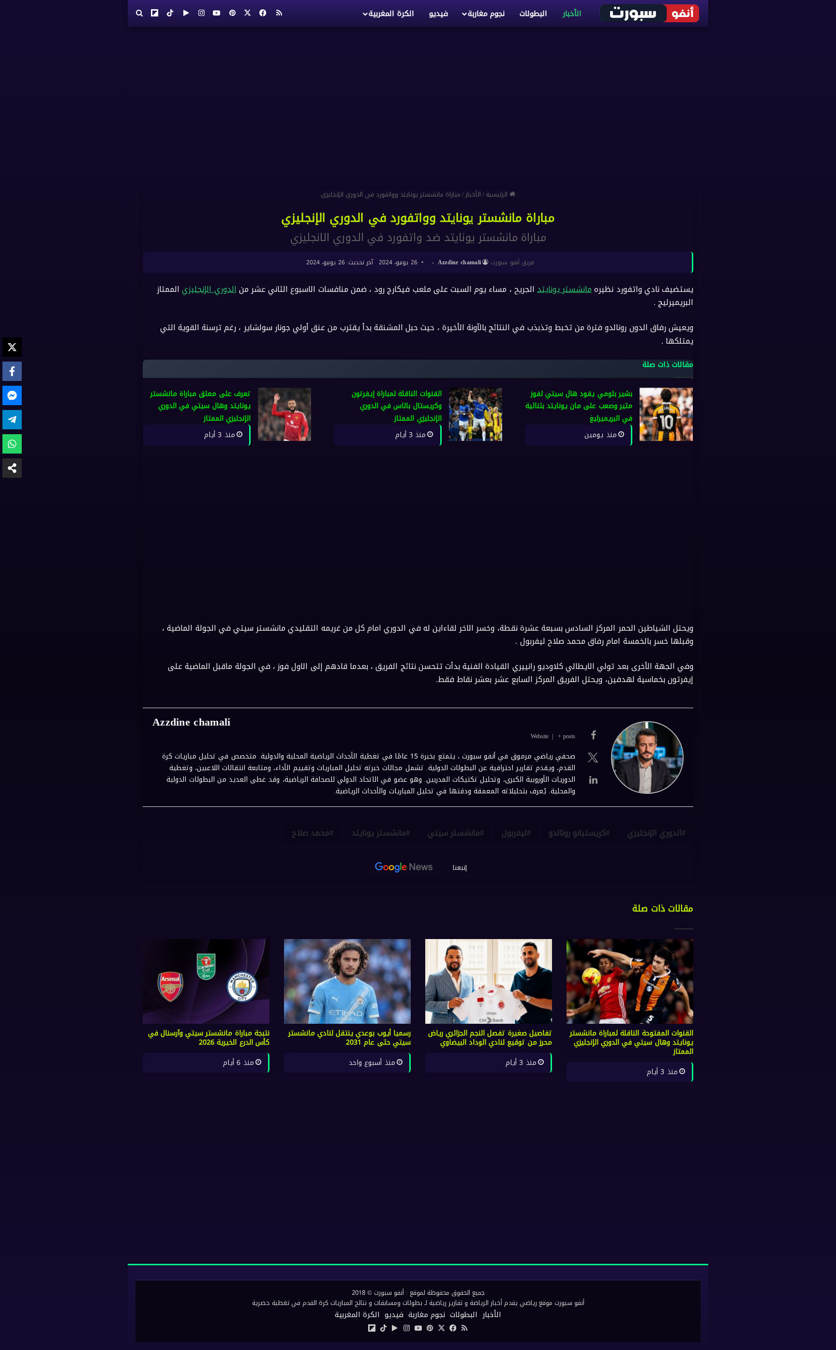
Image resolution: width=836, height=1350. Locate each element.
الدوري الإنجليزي (209, 289)
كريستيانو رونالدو (577, 832)
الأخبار (572, 13)
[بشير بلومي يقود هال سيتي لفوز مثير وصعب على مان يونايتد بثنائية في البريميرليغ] (666, 414)
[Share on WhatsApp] (12, 444)
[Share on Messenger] (12, 395)
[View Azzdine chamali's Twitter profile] (593, 757)
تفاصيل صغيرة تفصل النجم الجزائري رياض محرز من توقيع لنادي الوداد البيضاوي (490, 1038)
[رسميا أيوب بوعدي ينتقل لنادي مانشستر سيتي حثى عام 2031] (347, 981)
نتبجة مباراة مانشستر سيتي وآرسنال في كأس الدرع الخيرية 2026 (209, 1038)
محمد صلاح (310, 832)
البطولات (533, 13)
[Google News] (404, 867)
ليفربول (514, 832)
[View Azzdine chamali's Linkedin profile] (593, 780)
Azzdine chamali (459, 262)
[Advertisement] (418, 104)
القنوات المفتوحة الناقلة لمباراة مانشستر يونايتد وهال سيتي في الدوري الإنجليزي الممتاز (631, 1042)
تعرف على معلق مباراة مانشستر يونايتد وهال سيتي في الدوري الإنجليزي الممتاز (200, 406)
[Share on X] (12, 347)
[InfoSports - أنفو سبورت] (650, 13)
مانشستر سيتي (454, 832)
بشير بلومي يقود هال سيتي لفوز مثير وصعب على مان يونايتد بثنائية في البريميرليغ (579, 406)
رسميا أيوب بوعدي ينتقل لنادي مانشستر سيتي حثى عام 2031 (349, 1038)
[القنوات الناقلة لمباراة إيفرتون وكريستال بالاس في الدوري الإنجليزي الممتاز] (475, 414)
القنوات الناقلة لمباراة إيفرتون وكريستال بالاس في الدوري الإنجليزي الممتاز (397, 406)
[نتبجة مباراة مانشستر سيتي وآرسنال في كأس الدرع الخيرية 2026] (206, 981)
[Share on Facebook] (12, 371)
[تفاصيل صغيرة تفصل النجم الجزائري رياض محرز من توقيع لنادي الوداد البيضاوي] (488, 981)
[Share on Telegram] (12, 419)
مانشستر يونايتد (564, 289)
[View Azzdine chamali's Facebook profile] (593, 735)
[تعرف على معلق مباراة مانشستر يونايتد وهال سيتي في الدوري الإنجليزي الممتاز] (284, 414)
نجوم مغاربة (486, 13)
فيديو (438, 13)
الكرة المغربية (391, 13)
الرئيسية (497, 194)
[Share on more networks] (12, 468)
